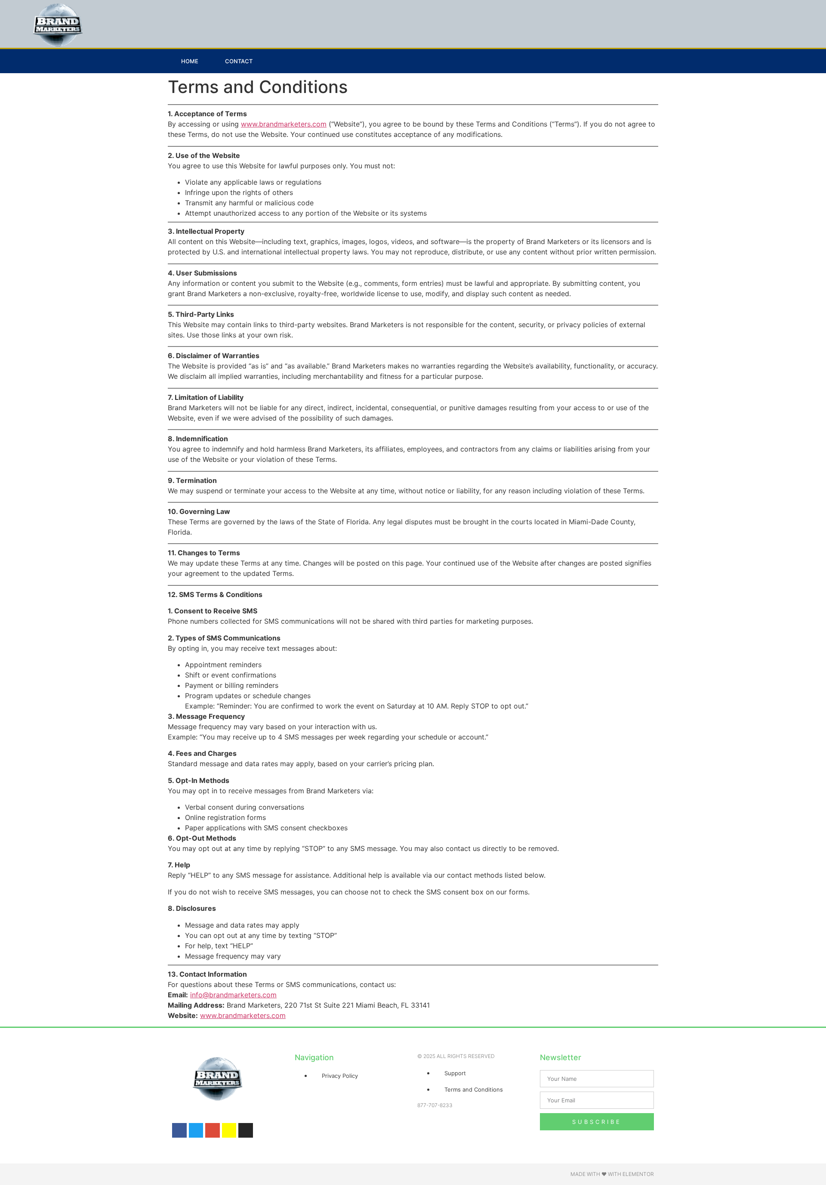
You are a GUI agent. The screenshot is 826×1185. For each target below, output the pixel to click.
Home (189, 61)
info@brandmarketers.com (233, 994)
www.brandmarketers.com (284, 124)
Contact (239, 61)
